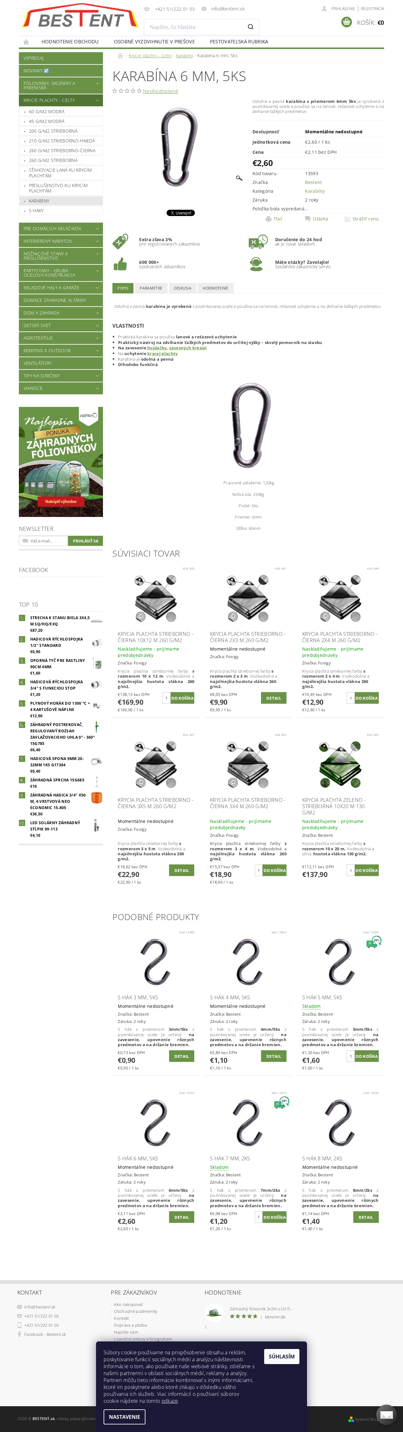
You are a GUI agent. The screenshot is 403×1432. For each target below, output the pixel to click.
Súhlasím (282, 1356)
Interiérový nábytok (48, 241)
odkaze (170, 1400)
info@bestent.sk (39, 1307)
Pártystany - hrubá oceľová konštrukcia (49, 273)
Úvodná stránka (26, 41)
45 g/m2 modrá (46, 121)
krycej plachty (162, 353)
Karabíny (39, 201)
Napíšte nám (126, 1332)
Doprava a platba (130, 1325)
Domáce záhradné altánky (55, 300)
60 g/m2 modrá (46, 111)
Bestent (313, 182)
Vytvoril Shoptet (369, 1419)
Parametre (151, 288)
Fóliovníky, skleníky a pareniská (49, 85)
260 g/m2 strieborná (53, 160)
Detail (273, 698)
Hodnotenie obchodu (70, 41)
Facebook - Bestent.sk (45, 1334)
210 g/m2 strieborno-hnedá (62, 141)
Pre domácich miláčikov (52, 228)
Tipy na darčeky (42, 376)
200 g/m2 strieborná (53, 131)
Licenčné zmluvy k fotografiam (143, 1339)
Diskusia (183, 288)
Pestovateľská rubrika (239, 41)
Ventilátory (38, 363)
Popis (122, 288)
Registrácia (372, 8)
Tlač (278, 219)
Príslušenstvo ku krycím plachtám (58, 188)
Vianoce (33, 388)
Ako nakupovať (128, 1304)
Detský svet (37, 325)
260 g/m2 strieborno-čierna (62, 150)
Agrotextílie (38, 338)
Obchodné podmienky (135, 1311)
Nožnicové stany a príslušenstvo (46, 256)
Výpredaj (33, 58)
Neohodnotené (160, 91)
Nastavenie (124, 1416)
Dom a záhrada (41, 313)
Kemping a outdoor (47, 350)
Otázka (320, 219)
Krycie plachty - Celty (49, 100)
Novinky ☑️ (36, 71)
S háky (36, 211)
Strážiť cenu (366, 219)
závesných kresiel (188, 348)
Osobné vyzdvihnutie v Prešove (154, 41)
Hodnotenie (215, 288)
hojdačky (156, 348)
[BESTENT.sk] (80, 15)
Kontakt (121, 1318)
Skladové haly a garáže (51, 288)
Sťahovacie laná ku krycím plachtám (60, 173)
